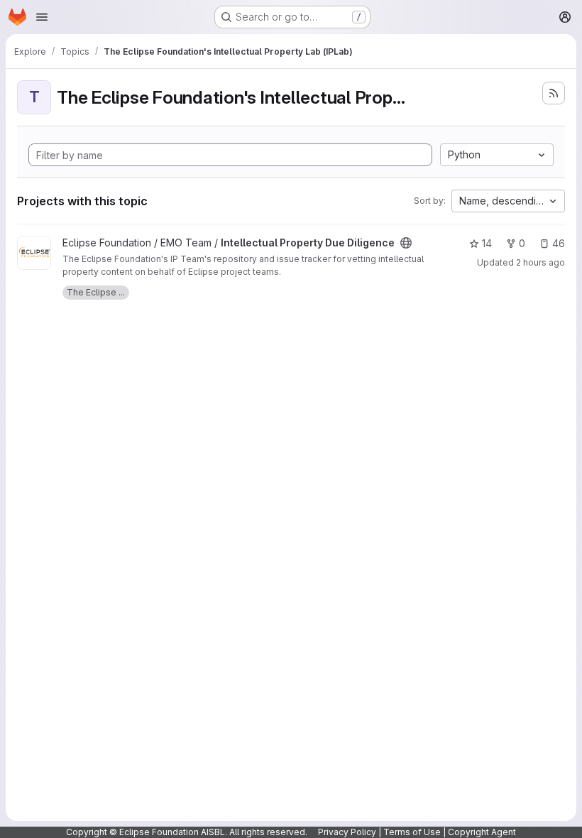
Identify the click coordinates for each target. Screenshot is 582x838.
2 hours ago (540, 262)
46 (558, 243)
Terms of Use (412, 832)
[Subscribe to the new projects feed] (553, 93)
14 (487, 243)
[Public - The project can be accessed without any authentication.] (406, 243)
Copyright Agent (482, 832)
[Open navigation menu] (42, 17)
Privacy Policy (347, 832)
